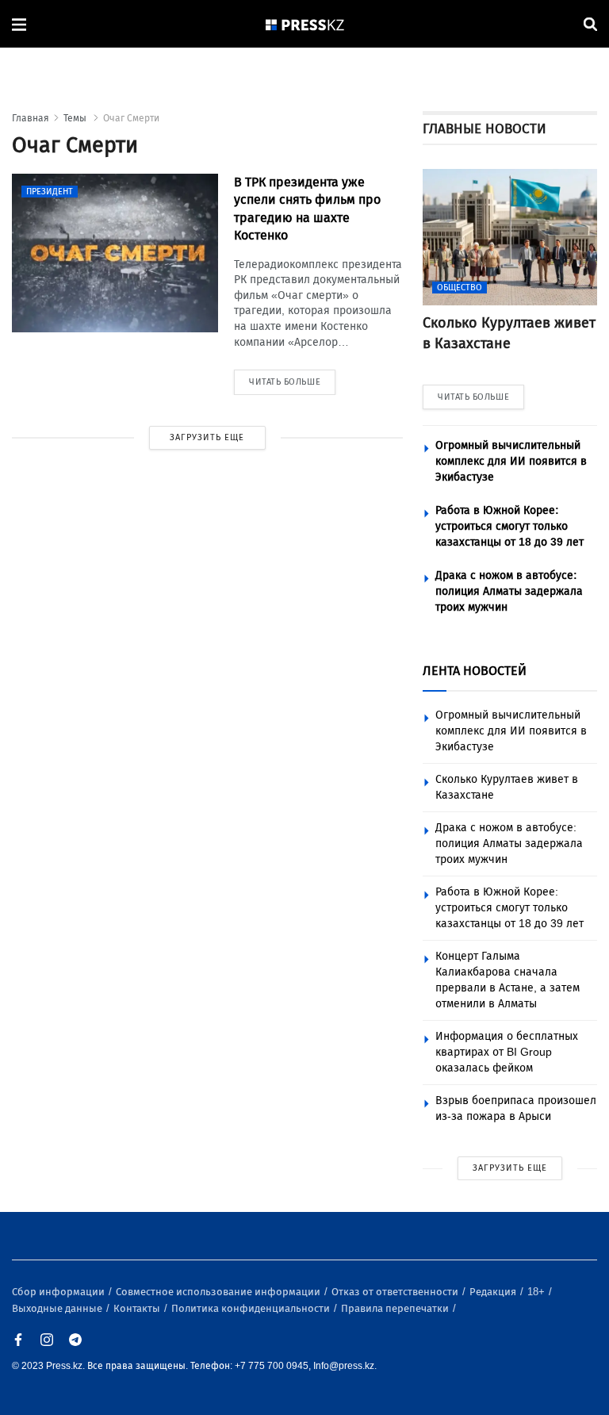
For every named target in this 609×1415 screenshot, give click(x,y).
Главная (30, 118)
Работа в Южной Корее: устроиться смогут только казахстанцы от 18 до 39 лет (509, 526)
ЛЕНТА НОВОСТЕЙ (475, 670)
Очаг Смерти (131, 118)
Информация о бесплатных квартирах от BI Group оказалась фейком (506, 1052)
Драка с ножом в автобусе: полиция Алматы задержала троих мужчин (509, 591)
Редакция (494, 1292)
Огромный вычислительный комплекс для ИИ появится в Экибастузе (511, 461)
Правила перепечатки (396, 1308)
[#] (305, 24)
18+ (537, 1292)
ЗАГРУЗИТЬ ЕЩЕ (207, 437)
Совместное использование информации (219, 1292)
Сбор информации (59, 1292)
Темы (76, 118)
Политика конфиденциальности (251, 1308)
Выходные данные (58, 1308)
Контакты (138, 1308)
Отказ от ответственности (396, 1292)
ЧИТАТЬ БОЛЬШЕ (473, 397)
